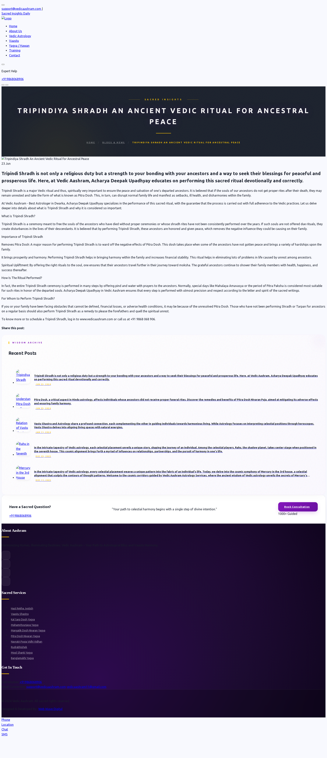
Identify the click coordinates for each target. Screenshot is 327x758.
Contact (14, 55)
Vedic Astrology (20, 36)
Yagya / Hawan (19, 45)
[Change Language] (3, 4)
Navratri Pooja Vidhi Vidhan (26, 641)
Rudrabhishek (19, 647)
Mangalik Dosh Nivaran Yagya (28, 630)
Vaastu (14, 40)
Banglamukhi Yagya (22, 658)
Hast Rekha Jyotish (22, 608)
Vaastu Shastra (20, 613)
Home (13, 26)
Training (14, 50)
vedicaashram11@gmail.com (86, 686)
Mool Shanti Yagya (22, 652)
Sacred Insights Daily (16, 13)
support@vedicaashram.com (46, 686)
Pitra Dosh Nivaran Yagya (25, 636)
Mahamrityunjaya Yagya (24, 624)
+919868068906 (13, 79)
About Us (15, 31)
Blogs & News (113, 142)
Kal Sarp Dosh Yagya (23, 619)
